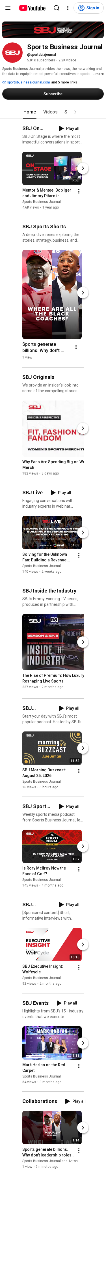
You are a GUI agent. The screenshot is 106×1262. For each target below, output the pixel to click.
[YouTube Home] (32, 8)
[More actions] (79, 191)
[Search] (56, 8)
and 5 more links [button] (64, 82)
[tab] (29, 112)
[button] (75, 112)
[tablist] (53, 112)
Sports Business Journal (41, 202)
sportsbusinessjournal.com (28, 82)
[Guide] (8, 8)
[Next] (82, 168)
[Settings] (67, 8)
